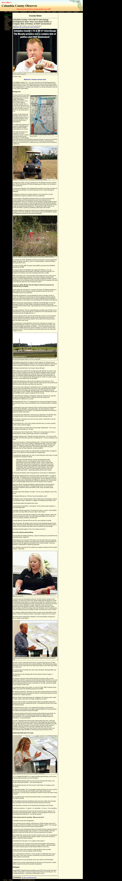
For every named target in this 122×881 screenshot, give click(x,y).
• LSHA (6, 23)
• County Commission (14, 11)
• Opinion (54, 11)
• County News (23, 11)
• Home (5, 11)
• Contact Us (69, 11)
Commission (8, 19)
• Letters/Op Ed (61, 11)
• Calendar (75, 11)
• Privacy (10, 880)
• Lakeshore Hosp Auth (40, 11)
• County (6, 17)
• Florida (48, 11)
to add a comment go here (29, 877)
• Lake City (30, 11)
